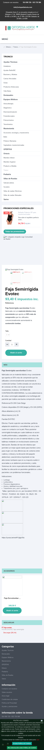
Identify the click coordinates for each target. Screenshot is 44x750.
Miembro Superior (9, 162)
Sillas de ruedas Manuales (12, 195)
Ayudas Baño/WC (10, 70)
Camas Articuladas (10, 79)
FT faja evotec (7, 627)
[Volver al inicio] (3, 47)
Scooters (7, 187)
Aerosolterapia (8, 104)
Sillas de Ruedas (10, 179)
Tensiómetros (8, 124)
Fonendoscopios (9, 116)
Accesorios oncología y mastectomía (16, 133)
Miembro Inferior (9, 158)
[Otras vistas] (8, 277)
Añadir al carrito (16, 353)
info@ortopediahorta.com (22, 7)
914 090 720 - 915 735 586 (32, 2)
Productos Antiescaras (11, 87)
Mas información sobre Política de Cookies (22, 748)
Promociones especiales (19, 208)
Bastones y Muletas (10, 74)
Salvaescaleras (9, 183)
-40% (6, 213)
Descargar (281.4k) (9, 633)
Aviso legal (5, 696)
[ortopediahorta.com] (20, 28)
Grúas (6, 83)
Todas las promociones (14, 231)
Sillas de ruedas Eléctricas (13, 191)
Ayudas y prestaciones (9, 706)
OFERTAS (8, 149)
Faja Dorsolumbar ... (12, 598)
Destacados (8, 95)
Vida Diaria (7, 91)
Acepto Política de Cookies (22, 743)
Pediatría (7, 174)
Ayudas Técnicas (10, 62)
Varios (6, 199)
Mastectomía (9, 128)
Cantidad (8, 340)
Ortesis (7, 154)
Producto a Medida (10, 166)
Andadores (7, 66)
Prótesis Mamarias (10, 141)
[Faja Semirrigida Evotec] (16, 277)
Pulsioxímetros (9, 120)
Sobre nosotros (7, 692)
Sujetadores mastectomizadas (14, 145)
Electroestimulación (10, 112)
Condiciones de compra (10, 699)
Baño (5, 137)
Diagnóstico (7, 108)
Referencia (9, 303)
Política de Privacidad (9, 703)
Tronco (6, 170)
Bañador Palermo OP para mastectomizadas (27, 213)
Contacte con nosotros (11, 2)
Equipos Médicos (11, 99)
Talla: (7, 331)
